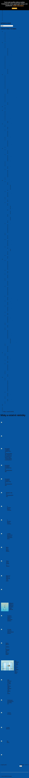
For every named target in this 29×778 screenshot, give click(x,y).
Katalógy (5, 12)
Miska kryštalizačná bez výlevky (5, 420)
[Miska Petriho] (2, 451)
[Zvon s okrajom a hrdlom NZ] (3, 743)
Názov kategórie (4, 769)
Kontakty (5, 19)
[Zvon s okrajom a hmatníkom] (3, 592)
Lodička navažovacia (5, 531)
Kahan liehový (4, 641)
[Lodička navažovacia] (3, 535)
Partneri (5, 16)
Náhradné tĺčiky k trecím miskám (5, 573)
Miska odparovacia (5, 504)
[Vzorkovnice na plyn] (4, 618)
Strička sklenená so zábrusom (5, 600)
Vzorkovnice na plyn (5, 613)
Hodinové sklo (4, 490)
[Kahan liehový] (3, 645)
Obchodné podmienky (8, 17)
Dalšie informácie (18, 5)
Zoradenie (3, 771)
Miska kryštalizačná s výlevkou (5, 433)
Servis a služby (6, 15)
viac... (8, 422)
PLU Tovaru (3, 768)
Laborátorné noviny (7, 14)
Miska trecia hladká (5, 559)
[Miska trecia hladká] (3, 563)
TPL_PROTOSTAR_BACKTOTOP (9, 774)
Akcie (4, 11)
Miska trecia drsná (5, 545)
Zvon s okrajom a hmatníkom (4, 587)
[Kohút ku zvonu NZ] (3, 758)
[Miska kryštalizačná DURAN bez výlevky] (7, 670)
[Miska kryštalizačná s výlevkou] (4, 438)
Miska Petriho (4, 446)
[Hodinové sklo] (3, 495)
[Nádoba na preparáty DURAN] (3, 731)
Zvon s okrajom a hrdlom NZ (4, 738)
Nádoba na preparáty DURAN (5, 725)
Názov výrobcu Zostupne (6, 766)
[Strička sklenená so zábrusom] (4, 610)
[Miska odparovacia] (3, 507)
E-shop (4, 20)
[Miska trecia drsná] (3, 549)
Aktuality (5, 10)
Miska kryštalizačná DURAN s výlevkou (5, 677)
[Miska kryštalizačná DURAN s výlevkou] (4, 683)
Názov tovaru (3, 767)
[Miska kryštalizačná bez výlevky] (4, 425)
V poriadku (14, 8)
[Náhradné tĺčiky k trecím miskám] (3, 580)
